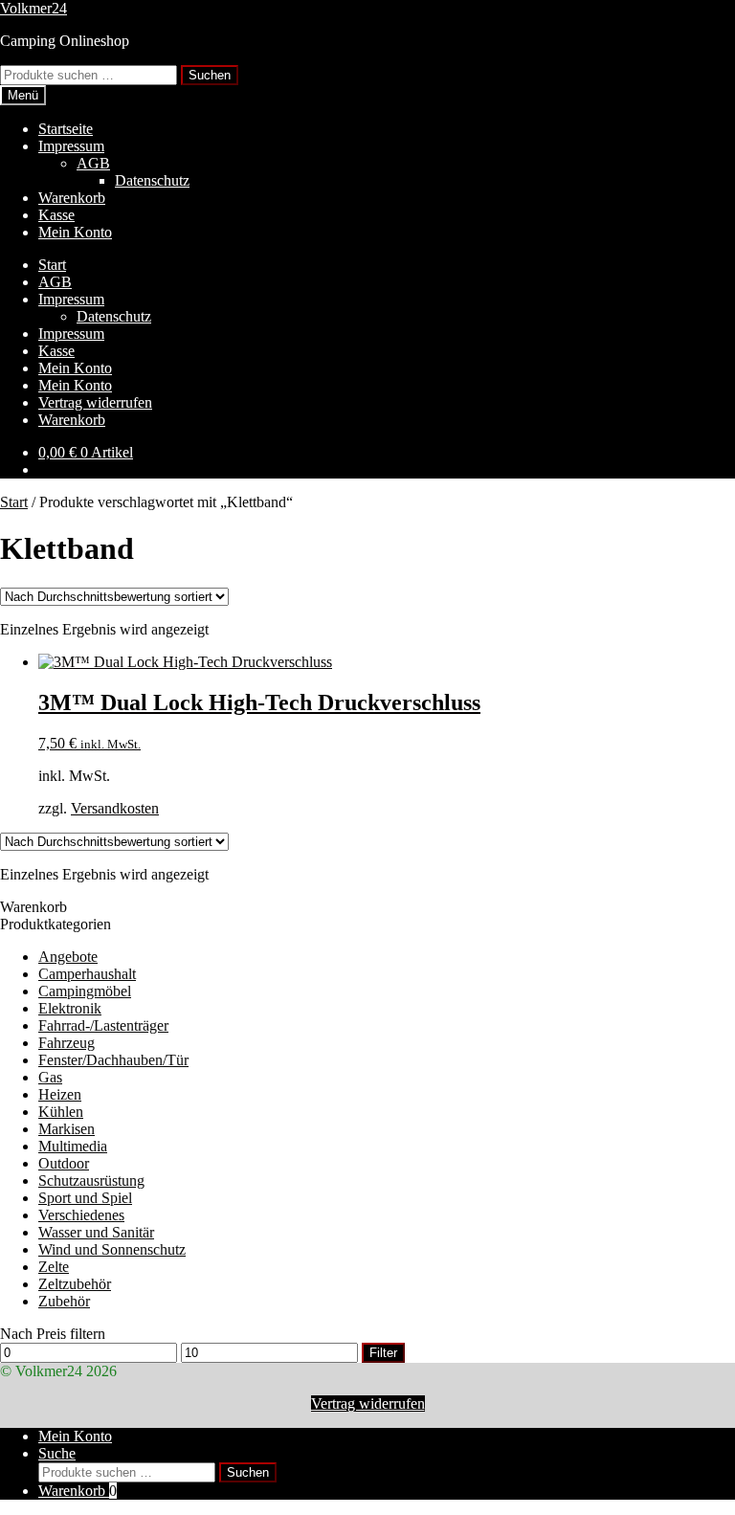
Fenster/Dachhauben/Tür (113, 1060)
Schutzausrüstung (91, 1180)
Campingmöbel (84, 991)
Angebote (68, 956)
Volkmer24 (33, 8)
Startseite (65, 129)
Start (52, 264)
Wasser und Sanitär (96, 1232)
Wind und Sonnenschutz (112, 1249)
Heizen (59, 1094)
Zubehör (64, 1301)
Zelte (53, 1267)
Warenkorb (71, 197)
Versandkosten (115, 808)
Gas (50, 1077)
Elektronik (69, 1008)
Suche (57, 1453)
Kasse (56, 215)
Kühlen (60, 1111)
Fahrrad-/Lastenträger (103, 1025)
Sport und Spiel (85, 1198)
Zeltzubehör (74, 1284)
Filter (383, 1353)
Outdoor (63, 1163)
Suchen (210, 75)
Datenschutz (152, 180)
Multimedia (72, 1146)
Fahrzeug (66, 1043)
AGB (93, 163)
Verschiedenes (81, 1215)
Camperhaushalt (87, 974)
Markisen (66, 1129)
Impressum (71, 146)
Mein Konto (75, 232)
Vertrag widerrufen (95, 402)
